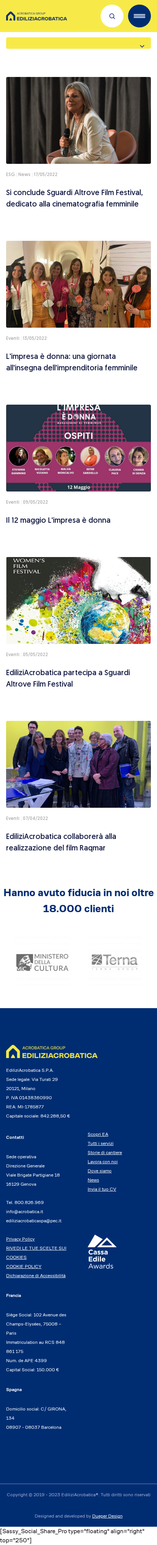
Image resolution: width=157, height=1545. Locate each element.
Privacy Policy (20, 1239)
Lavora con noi (103, 1161)
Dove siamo (100, 1171)
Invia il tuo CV (102, 1189)
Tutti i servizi (101, 1143)
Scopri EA (98, 1134)
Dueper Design (107, 1516)
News (93, 1180)
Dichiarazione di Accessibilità (36, 1275)
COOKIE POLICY (24, 1266)
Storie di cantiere (105, 1152)
